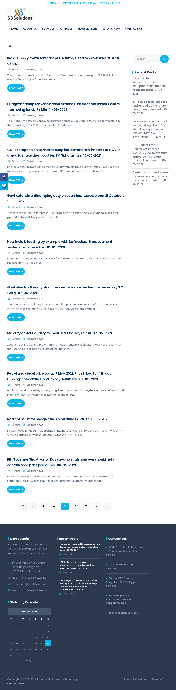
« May (28, 660)
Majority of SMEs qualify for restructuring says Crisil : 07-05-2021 (59, 333)
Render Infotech (17, 683)
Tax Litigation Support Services (121, 566)
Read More (16, 88)
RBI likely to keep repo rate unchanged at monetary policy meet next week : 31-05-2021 (149, 107)
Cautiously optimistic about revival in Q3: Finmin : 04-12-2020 (71, 3)
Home (14, 28)
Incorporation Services (123, 613)
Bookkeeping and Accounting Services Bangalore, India (118, 599)
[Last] (107, 506)
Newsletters (88, 28)
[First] (22, 506)
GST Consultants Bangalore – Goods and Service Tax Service (125, 551)
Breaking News (35, 69)
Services (48, 28)
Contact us (134, 28)
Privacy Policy (160, 679)
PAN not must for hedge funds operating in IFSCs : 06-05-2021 (58, 419)
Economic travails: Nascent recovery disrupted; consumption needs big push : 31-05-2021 (148, 85)
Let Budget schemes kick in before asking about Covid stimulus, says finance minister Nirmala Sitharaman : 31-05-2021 (150, 129)
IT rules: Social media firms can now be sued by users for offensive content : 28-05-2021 (150, 178)
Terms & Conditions (136, 679)
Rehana (16, 69)
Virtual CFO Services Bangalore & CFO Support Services (122, 582)
